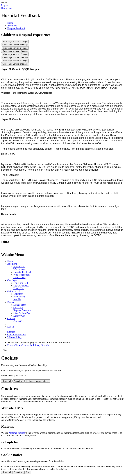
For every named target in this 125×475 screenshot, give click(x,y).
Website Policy (14, 337)
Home (10, 23)
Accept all (18, 381)
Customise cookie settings (37, 381)
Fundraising (19, 296)
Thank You (18, 288)
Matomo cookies (17, 433)
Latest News (19, 277)
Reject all (6, 381)
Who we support (21, 274)
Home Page (6, 8)
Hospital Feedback (16, 28)
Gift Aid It (18, 307)
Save (28, 472)
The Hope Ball (20, 283)
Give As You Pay (21, 313)
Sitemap (11, 332)
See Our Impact (21, 285)
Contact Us (18, 321)
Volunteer (18, 294)
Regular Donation (22, 310)
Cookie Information (16, 334)
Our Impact (12, 280)
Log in (4, 5)
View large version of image (15, 41)
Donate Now (19, 305)
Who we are (19, 269)
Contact (11, 318)
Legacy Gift (19, 315)
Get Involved (13, 291)
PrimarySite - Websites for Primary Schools (28, 345)
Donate (10, 302)
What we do (19, 266)
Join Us (17, 299)
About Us (12, 25)
